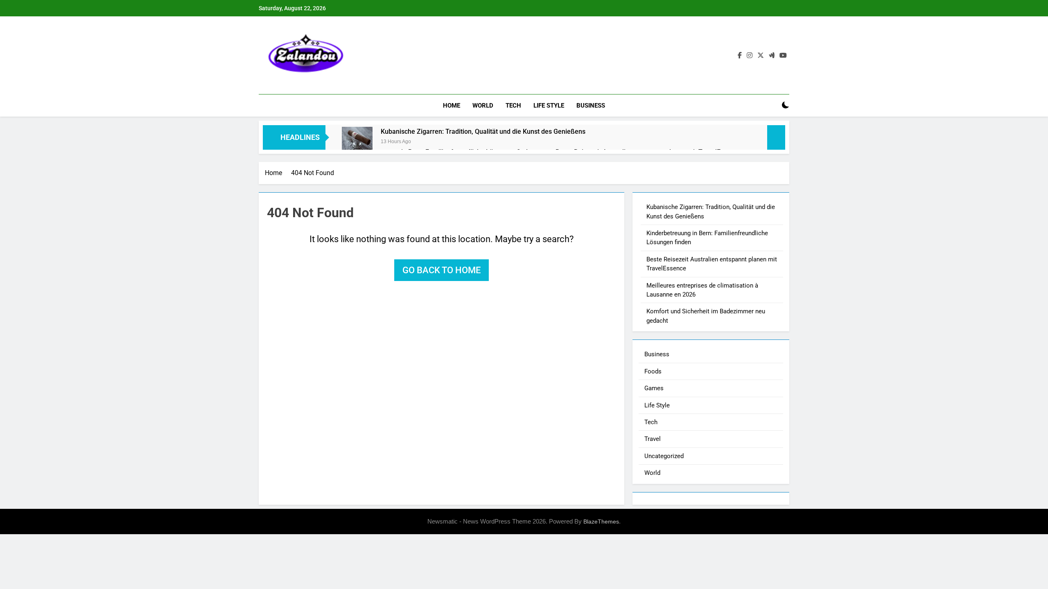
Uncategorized (664, 456)
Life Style (548, 105)
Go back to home (441, 270)
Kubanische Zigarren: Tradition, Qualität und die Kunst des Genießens (483, 131)
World (482, 105)
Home (451, 105)
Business (590, 105)
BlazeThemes (601, 521)
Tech (513, 105)
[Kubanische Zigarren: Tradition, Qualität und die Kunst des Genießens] (357, 142)
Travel (652, 439)
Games (654, 388)
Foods (653, 371)
